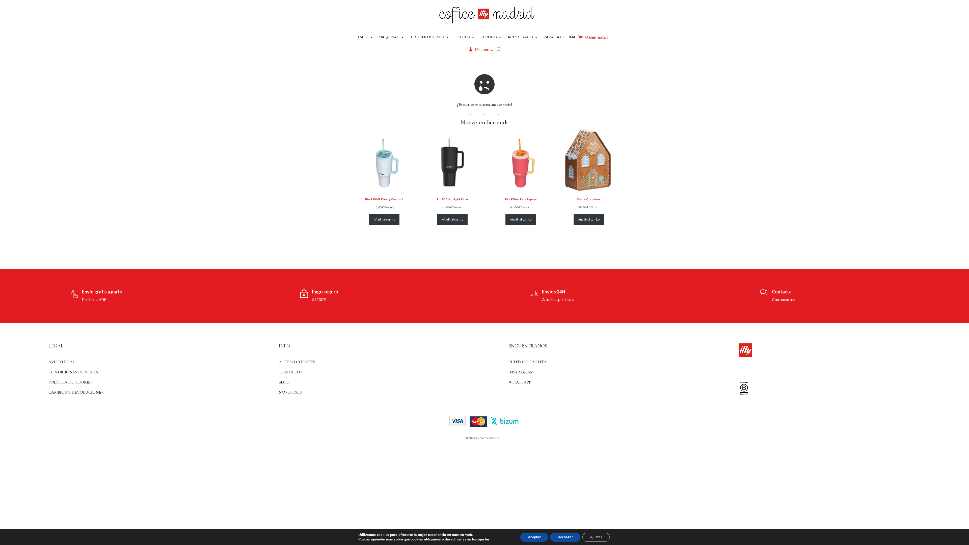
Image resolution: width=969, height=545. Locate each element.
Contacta (782, 291)
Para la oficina (560, 37)
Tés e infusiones (427, 37)
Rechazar (565, 537)
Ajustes (596, 537)
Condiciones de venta (73, 372)
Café (363, 37)
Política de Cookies (70, 382)
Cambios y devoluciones (75, 392)
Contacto (290, 372)
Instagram (521, 372)
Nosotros (290, 392)
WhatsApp (519, 382)
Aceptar (534, 537)
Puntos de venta (527, 362)
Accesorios (520, 37)
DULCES (462, 37)
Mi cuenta (484, 49)
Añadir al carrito (384, 219)
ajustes (484, 539)
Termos (488, 37)
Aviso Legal (61, 362)
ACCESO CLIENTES (297, 362)
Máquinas (389, 37)
